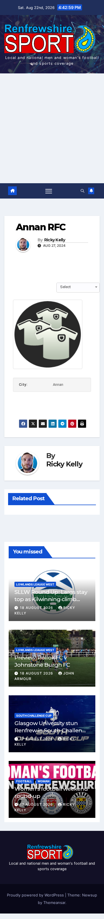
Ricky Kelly (54, 240)
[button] (82, 191)
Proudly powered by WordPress (36, 895)
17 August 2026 (37, 739)
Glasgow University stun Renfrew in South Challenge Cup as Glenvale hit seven (51, 730)
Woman (43, 781)
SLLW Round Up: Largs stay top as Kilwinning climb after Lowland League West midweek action (50, 602)
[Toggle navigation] (48, 191)
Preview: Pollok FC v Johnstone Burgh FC (42, 661)
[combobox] (78, 287)
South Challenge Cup (33, 715)
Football (24, 781)
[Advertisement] (52, 128)
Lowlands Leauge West (35, 584)
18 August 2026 (37, 607)
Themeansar (54, 902)
